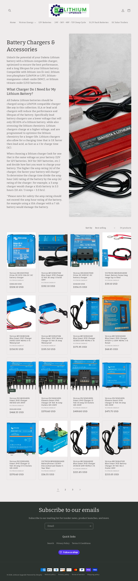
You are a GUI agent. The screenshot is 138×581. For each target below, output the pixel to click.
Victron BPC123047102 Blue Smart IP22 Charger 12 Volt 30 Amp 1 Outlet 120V (52, 276)
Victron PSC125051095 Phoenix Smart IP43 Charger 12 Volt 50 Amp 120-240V (115, 401)
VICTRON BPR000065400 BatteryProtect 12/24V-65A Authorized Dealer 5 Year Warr (52, 464)
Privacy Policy (62, 543)
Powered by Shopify (34, 575)
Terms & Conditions (81, 543)
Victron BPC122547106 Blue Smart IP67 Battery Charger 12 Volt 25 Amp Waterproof (52, 339)
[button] (10, 10)
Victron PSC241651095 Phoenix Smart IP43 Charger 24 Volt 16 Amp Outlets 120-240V (51, 401)
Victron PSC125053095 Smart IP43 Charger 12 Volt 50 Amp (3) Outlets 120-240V (83, 401)
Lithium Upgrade (19, 575)
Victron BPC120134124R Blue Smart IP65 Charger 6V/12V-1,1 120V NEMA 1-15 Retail (116, 339)
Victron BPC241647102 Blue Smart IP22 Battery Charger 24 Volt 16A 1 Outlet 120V (116, 464)
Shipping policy (93, 574)
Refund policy (50, 574)
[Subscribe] (90, 526)
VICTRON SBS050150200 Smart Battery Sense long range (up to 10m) (116, 275)
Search (50, 543)
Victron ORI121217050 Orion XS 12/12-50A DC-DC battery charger (21, 275)
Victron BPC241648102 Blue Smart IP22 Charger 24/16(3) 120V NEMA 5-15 (84, 463)
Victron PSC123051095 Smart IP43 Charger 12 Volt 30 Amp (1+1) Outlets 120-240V (21, 464)
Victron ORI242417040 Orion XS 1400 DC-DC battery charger (83, 275)
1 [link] (58, 489)
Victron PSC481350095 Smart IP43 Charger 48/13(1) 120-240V (20, 400)
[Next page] (80, 490)
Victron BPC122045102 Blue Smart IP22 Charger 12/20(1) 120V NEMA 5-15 (84, 338)
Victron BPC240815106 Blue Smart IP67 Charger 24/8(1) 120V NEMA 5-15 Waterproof (21, 339)
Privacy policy (63, 574)
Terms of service (78, 574)
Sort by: (89, 228)
